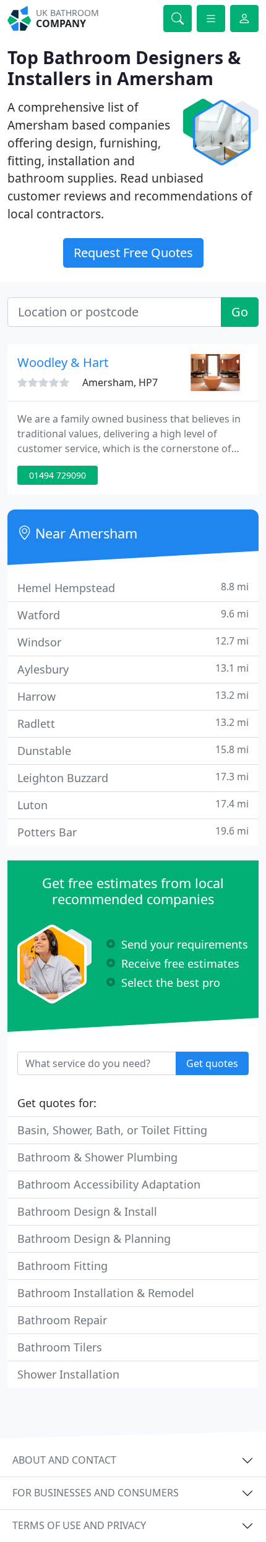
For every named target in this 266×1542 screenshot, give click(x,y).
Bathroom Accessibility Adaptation (108, 1184)
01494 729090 (57, 475)
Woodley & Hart (62, 362)
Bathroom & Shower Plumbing (97, 1157)
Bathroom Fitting (62, 1265)
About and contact (64, 1460)
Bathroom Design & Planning (94, 1238)
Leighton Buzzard (133, 777)
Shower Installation (68, 1374)
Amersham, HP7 (120, 382)
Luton (133, 804)
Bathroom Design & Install (87, 1211)
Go (239, 311)
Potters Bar (133, 831)
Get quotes (212, 1063)
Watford (133, 614)
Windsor (133, 641)
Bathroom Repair (62, 1320)
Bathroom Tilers (59, 1347)
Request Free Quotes (133, 252)
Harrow (133, 696)
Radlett (133, 723)
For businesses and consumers (95, 1492)
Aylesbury (133, 669)
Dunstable (133, 750)
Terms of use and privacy (79, 1525)
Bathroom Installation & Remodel (105, 1292)
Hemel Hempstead (133, 587)
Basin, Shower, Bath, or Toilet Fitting (112, 1130)
